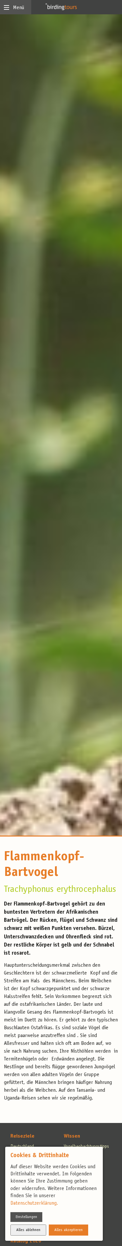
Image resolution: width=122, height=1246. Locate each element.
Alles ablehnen (28, 1230)
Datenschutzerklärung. (34, 1203)
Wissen (72, 1136)
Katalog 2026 (25, 1241)
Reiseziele (22, 1136)
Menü (18, 7)
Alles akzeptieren (68, 1230)
